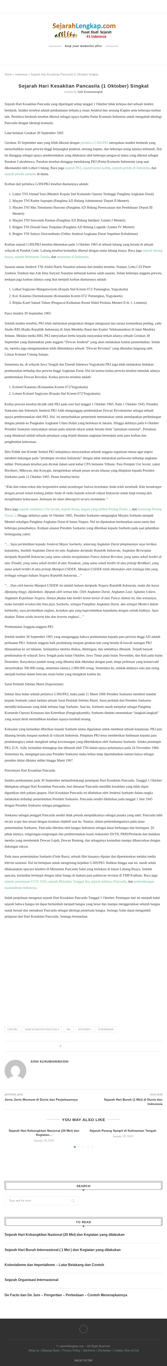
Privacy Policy (71, 1350)
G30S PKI (12, 1029)
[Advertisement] (83, 970)
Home (8, 74)
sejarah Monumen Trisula (32, 257)
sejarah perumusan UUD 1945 (26, 881)
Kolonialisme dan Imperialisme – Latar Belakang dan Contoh (54, 1265)
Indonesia (21, 74)
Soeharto (84, 1029)
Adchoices (89, 1350)
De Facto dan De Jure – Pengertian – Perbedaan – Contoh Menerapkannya (66, 1295)
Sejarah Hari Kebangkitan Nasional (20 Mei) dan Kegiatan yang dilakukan (65, 1234)
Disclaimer (104, 1350)
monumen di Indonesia (72, 257)
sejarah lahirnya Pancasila (108, 881)
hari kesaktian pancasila (42, 1029)
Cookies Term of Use (126, 1350)
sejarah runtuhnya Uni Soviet (39, 509)
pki (69, 1029)
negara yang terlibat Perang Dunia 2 (105, 509)
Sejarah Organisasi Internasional (31, 1280)
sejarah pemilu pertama (20, 174)
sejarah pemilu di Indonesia (131, 168)
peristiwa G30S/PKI (94, 143)
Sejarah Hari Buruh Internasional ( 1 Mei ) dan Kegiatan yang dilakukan (63, 1250)
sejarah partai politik (96, 168)
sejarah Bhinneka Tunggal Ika (68, 881)
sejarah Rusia (70, 509)
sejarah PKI (73, 168)
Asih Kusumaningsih (90, 91)
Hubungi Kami (51, 1350)
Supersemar (106, 1029)
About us (33, 1350)
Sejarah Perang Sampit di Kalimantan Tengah (123, 1130)
